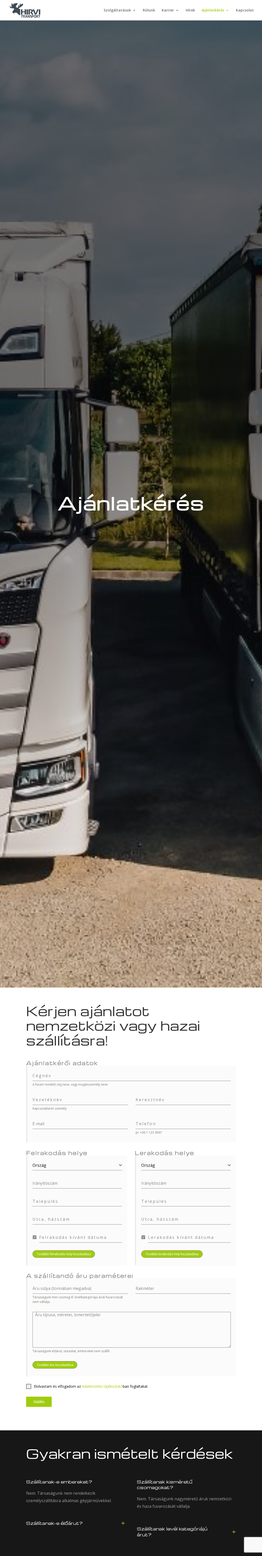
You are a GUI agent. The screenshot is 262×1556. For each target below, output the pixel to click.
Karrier (168, 10)
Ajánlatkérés (213, 10)
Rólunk (149, 10)
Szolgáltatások (117, 10)
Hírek (190, 10)
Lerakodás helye (164, 1152)
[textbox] (75, 1165)
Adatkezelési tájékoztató (102, 1386)
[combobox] (77, 1165)
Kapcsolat (245, 10)
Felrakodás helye (57, 1152)
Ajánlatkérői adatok (62, 1062)
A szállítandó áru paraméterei (79, 1275)
